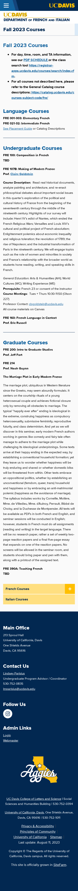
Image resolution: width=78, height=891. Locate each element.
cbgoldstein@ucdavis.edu (46, 304)
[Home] (37, 16)
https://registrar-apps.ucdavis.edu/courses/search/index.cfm (42, 71)
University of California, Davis (24, 812)
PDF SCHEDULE (36, 59)
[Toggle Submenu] (70, 589)
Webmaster (10, 740)
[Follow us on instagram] (7, 713)
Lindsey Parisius (14, 673)
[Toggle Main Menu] (6, 5)
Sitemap (56, 837)
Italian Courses (17, 599)
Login (7, 735)
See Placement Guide (17, 128)
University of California (30, 837)
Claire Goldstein (21, 174)
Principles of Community (38, 831)
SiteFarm (59, 864)
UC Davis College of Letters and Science (33, 799)
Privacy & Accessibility (37, 826)
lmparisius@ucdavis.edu (19, 689)
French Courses (17, 588)
